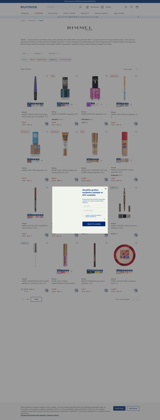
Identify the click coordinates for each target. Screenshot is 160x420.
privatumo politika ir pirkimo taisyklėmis (94, 215)
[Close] (105, 189)
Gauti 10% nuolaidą (94, 224)
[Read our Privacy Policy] (104, 219)
